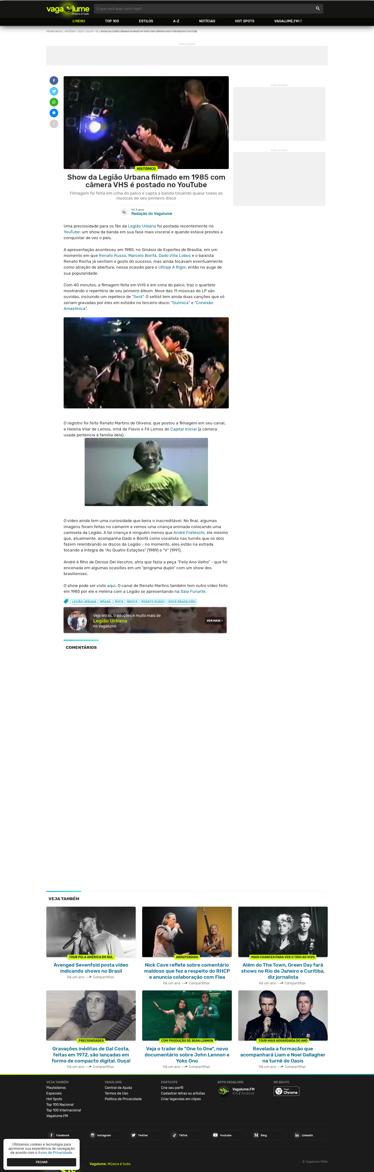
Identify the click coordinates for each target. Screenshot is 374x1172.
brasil (105, 602)
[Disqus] (146, 713)
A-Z (176, 21)
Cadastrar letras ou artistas (183, 1093)
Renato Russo (112, 255)
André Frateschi (189, 532)
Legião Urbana (142, 226)
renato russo (153, 602)
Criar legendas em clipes (181, 1099)
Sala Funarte (193, 591)
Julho (89, 31)
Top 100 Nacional (60, 1105)
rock (119, 602)
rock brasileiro (182, 602)
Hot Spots (244, 21)
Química (180, 302)
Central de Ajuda (118, 1088)
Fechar (41, 1162)
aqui (111, 585)
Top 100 (112, 21)
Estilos (146, 21)
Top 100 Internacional (63, 1110)
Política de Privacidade (123, 1099)
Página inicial (54, 31)
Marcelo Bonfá (142, 255)
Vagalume (68, 9)
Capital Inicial (183, 429)
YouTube (72, 231)
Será (138, 296)
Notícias (207, 21)
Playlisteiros (56, 1088)
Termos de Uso (116, 1093)
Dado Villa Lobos (175, 255)
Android (247, 1093)
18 (97, 31)
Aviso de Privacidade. (55, 1153)
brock (132, 602)
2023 (80, 31)
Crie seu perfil (172, 1088)
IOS (235, 1093)
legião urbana (84, 602)
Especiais (54, 1093)
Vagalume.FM (286, 21)
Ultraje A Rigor (172, 267)
